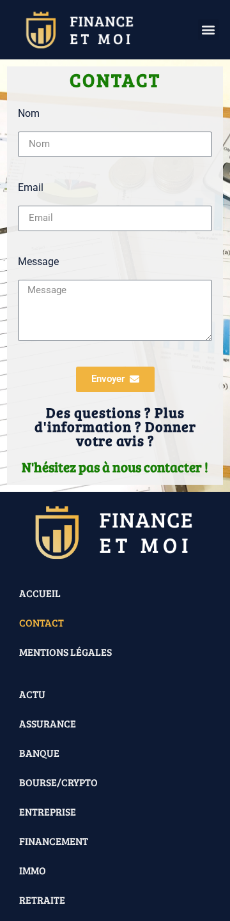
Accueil (40, 593)
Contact (41, 622)
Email (30, 188)
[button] (208, 29)
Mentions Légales (65, 651)
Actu (32, 694)
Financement (53, 841)
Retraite (42, 899)
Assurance (47, 723)
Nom (29, 114)
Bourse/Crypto (58, 782)
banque (39, 752)
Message (38, 262)
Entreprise (47, 811)
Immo (32, 870)
